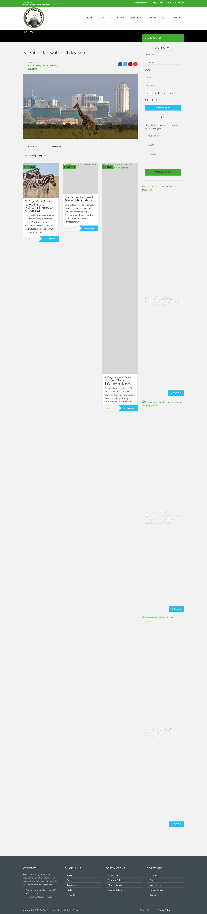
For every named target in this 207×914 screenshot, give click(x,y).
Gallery (70, 890)
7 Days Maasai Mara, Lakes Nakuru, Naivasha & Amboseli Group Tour (39, 206)
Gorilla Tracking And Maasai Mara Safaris (79, 199)
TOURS (101, 17)
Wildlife (32, 69)
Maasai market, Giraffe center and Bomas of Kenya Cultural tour (163, 517)
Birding (153, 895)
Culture (153, 880)
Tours (69, 880)
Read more (50, 239)
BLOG (164, 17)
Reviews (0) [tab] (57, 146)
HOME (89, 17)
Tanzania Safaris (115, 880)
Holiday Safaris (156, 890)
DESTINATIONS (117, 17)
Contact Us (71, 895)
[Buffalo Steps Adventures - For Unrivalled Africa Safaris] (33, 17)
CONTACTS (178, 17)
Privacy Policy (164, 910)
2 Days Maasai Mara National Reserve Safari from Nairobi (118, 380)
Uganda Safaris (115, 885)
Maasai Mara (155, 885)
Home (69, 875)
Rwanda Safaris (115, 890)
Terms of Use (146, 910)
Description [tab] (34, 146)
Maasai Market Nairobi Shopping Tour (161, 732)
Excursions (34, 65)
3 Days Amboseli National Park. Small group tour (164, 301)
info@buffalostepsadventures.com (41, 897)
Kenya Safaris (49, 65)
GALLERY (151, 17)
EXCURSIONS (136, 17)
